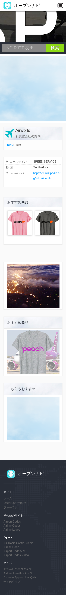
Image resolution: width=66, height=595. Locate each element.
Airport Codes (12, 521)
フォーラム (11, 507)
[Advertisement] (33, 88)
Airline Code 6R (14, 547)
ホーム (8, 498)
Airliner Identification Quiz (20, 573)
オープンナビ (26, 5)
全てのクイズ (12, 581)
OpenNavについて (15, 502)
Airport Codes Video (16, 555)
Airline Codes (12, 525)
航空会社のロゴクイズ (18, 569)
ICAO (10, 145)
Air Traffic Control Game (18, 543)
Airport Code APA (15, 551)
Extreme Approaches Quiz (20, 577)
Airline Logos (12, 529)
